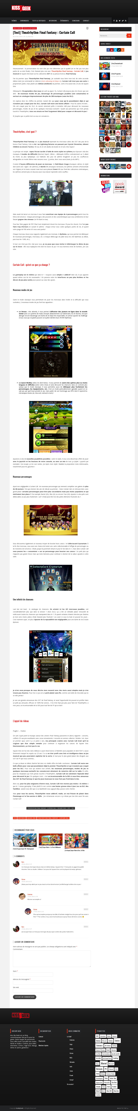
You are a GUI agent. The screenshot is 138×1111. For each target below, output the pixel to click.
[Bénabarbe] (123, 106)
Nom (15, 971)
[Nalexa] (129, 135)
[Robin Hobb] (102, 146)
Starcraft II (107, 1082)
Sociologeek (99, 1078)
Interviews (53, 20)
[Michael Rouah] (118, 135)
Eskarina (30, 36)
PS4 (97, 1074)
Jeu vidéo (98, 1058)
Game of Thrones (100, 1050)
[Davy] (112, 111)
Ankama (114, 1036)
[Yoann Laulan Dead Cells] (129, 123)
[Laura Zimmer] (102, 129)
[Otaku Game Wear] (129, 168)
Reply (86, 862)
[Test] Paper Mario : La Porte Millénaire (50, 847)
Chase (71, 1049)
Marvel (104, 1063)
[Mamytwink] (129, 129)
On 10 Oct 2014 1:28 (19, 36)
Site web (16, 987)
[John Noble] (112, 123)
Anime (109, 1036)
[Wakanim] (112, 152)
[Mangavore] (102, 135)
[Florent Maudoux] (107, 117)
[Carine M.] (102, 111)
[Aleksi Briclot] (102, 106)
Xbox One (116, 1091)
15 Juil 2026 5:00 (116, 66)
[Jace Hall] (102, 123)
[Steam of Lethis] (118, 146)
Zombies (98, 1095)
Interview (113, 1050)
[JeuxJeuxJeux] (112, 168)
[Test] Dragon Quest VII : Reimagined (23, 849)
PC (106, 1069)
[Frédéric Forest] (118, 117)
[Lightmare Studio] (118, 129)
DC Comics (108, 1046)
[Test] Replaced (115, 84)
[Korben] (123, 123)
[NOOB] (112, 141)
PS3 (116, 1069)
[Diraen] (123, 111)
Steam (98, 1086)
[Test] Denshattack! (116, 63)
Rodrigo (103, 1074)
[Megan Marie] (112, 135)
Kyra (23, 862)
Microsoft (111, 1064)
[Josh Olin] (118, 123)
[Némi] (102, 141)
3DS (15, 818)
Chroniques (24, 20)
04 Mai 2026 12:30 (117, 86)
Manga (97, 1064)
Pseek (71, 1075)
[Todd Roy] (123, 146)
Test (108, 1086)
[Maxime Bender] (107, 135)
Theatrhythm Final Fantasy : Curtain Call (53, 818)
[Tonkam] (129, 146)
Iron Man (98, 1054)
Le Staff (69, 1036)
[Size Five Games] (112, 146)
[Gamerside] (107, 168)
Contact (86, 20)
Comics (117, 1040)
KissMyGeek (19, 1108)
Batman (98, 1041)
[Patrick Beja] (123, 141)
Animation (103, 1036)
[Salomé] (107, 146)
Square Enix (31, 818)
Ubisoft (98, 1091)
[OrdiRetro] (123, 168)
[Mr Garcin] (123, 135)
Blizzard (104, 1041)
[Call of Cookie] (129, 106)
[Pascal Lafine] (118, 141)
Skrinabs (72, 1062)
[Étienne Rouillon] (102, 117)
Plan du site (42, 1041)
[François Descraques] (112, 117)
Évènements (64, 20)
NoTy (71, 1057)
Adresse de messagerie (22, 979)
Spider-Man (113, 1078)
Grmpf (72, 1080)
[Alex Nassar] (107, 106)
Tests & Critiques (38, 20)
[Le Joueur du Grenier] (107, 129)
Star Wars (114, 1082)
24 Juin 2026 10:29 (117, 76)
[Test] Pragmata (116, 74)
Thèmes (14, 20)
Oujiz (71, 1044)
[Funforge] (123, 117)
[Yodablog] (118, 152)
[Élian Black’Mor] (129, 111)
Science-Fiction (110, 1074)
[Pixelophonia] (129, 141)
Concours (76, 20)
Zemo (71, 1071)
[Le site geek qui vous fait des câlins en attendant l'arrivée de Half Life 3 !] (21, 12)
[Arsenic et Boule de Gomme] (112, 106)
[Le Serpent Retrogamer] (118, 168)
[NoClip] (107, 141)
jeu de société (116, 1054)
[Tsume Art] (107, 152)
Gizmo (23, 879)
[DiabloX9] (118, 111)
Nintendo (21, 818)
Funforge (114, 1046)
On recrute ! (70, 1084)
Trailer (114, 1086)
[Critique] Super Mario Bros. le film (75, 850)
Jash (71, 1066)
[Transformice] (102, 152)
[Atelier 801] (118, 106)
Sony (106, 1078)
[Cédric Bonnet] (107, 111)
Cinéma (111, 1041)
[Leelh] (112, 129)
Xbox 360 (109, 1091)
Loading (115, 1058)
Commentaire (18, 949)
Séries (103, 1087)
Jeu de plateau (106, 1054)
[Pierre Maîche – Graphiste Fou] (102, 168)
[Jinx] (107, 123)
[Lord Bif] (123, 129)
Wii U (103, 1091)
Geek (108, 1050)
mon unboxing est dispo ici (51, 81)
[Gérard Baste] (129, 117)
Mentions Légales (43, 1045)
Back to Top (122, 1108)
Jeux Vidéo (17, 28)
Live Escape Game (107, 1058)
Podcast (111, 1069)
